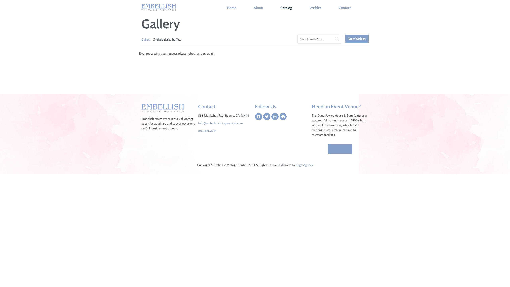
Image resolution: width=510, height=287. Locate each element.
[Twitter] (266, 116)
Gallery (145, 39)
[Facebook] (258, 116)
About (258, 8)
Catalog (286, 8)
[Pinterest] (283, 116)
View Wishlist (356, 39)
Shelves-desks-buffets (167, 39)
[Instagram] (275, 116)
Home (231, 8)
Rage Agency (304, 165)
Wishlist (315, 8)
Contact (345, 8)
